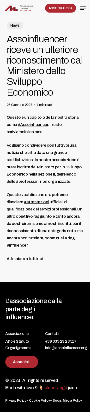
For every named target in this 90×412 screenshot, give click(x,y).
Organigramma (18, 348)
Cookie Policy (39, 400)
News (15, 25)
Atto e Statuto (17, 341)
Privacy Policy (15, 400)
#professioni (27, 181)
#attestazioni (36, 202)
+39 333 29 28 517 (61, 341)
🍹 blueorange (53, 387)
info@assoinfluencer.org (66, 348)
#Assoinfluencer (33, 124)
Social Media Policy (67, 400)
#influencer (17, 245)
